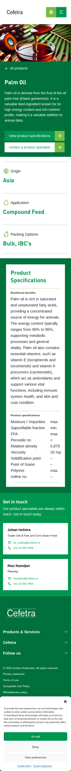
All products (19, 68)
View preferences (35, 757)
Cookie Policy (24, 766)
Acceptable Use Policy (16, 686)
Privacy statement (13, 673)
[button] (65, 701)
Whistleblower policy (15, 692)
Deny (35, 747)
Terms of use (11, 680)
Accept (35, 736)
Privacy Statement (42, 766)
